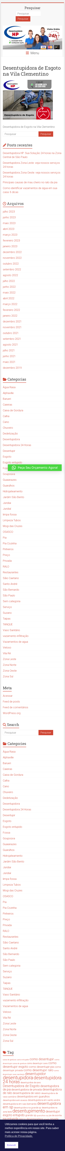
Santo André (10, 583)
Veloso (7, 647)
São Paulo (9, 595)
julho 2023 (9, 211)
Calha (6, 416)
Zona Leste (9, 659)
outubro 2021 (11, 333)
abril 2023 (8, 229)
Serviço (7, 607)
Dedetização (10, 433)
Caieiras (7, 404)
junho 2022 (9, 286)
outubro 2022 (11, 263)
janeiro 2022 (10, 315)
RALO (6, 566)
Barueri (7, 398)
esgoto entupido (14, 1115)
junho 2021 (9, 356)
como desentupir (42, 1059)
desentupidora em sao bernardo (20, 1104)
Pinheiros (8, 549)
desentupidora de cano (30, 1082)
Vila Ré (7, 653)
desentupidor (35, 1074)
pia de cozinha (55, 1115)
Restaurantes (10, 572)
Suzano (7, 612)
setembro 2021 (12, 338)
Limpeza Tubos (12, 520)
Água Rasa (9, 387)
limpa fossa (9, 514)
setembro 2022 (12, 269)
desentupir (53, 1111)
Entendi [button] (11, 1145)
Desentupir (9, 450)
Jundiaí (7, 508)
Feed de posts (11, 701)
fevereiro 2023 (11, 240)
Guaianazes (9, 479)
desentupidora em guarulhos (33, 1096)
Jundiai (7, 503)
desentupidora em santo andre (44, 1100)
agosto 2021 (10, 344)
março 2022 (10, 304)
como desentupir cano (37, 1063)
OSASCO (8, 531)
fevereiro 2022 (11, 310)
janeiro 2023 (10, 246)
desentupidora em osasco (15, 1100)
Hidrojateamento (12, 491)
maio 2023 (9, 223)
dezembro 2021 (12, 321)
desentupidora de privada (26, 1089)
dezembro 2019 (12, 367)
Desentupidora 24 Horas (17, 445)
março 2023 (10, 234)
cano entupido (23, 1059)
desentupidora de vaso (26, 1093)
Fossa (6, 468)
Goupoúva (9, 474)
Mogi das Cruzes (12, 526)
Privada (7, 560)
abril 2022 (8, 298)
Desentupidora (11, 439)
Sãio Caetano (11, 578)
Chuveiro (8, 427)
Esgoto (7, 456)
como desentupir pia (41, 1066)
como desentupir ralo (38, 1070)
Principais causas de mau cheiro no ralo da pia (30, 182)
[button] (35, 467)
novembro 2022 (12, 257)
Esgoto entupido (12, 462)
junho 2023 (9, 217)
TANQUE (8, 624)
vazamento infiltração (15, 636)
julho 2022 (9, 281)
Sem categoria (11, 601)
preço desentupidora (31, 1118)
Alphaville (8, 393)
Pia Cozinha (9, 543)
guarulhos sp (42, 1115)
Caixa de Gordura (13, 410)
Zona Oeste (10, 670)
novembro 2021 (12, 327)
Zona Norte (9, 664)
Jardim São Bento (13, 497)
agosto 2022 (10, 275)
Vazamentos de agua (15, 641)
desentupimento (28, 1111)
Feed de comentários (15, 707)
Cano (6, 422)
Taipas (6, 618)
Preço (6, 555)
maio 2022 (9, 292)
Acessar (7, 695)
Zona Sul (8, 676)
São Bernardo (11, 589)
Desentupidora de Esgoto (21, 1086)
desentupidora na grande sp (27, 1107)
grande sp (30, 1115)
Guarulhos (8, 485)
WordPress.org (11, 713)
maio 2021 (9, 362)
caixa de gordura (9, 1060)
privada (47, 1119)
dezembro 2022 (12, 252)
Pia (4, 537)
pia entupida (10, 1118)
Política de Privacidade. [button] (19, 1136)
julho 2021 (9, 350)
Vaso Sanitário (11, 630)
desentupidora (18, 1077)
